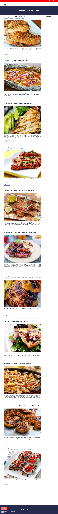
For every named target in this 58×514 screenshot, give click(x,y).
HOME (11, 3)
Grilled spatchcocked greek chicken (23, 191)
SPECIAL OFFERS (32, 4)
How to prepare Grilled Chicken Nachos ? (16, 60)
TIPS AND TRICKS (39, 4)
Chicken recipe (16, 148)
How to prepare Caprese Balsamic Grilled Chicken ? (19, 448)
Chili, (21, 407)
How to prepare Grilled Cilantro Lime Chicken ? (18, 103)
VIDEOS (45, 4)
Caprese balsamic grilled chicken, (14, 449)
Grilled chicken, (15, 277)
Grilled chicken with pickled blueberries (22, 322)
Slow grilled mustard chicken (32, 277)
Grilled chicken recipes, (16, 191)
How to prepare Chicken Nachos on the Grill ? (17, 363)
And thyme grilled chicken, (13, 407)
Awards (4, 510)
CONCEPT (25, 3)
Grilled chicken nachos (16, 61)
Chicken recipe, (11, 18)
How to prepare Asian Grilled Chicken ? (15, 147)
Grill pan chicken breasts (16, 18)
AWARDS (30, 3)
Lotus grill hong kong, (25, 277)
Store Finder (13, 510)
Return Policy (5, 511)
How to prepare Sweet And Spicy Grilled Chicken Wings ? (20, 232)
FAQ (44, 3)
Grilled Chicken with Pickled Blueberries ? (16, 321)
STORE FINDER (35, 3)
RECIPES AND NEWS (13, 4)
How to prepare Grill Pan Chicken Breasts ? (16, 17)
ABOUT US (20, 3)
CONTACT (27, 4)
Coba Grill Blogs (21, 4)
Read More (6, 54)
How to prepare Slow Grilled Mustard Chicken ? (18, 276)
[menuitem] (10, 3)
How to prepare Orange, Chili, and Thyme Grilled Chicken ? (21, 406)
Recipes (22, 10)
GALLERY (41, 3)
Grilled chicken (24, 449)
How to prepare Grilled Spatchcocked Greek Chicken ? (20, 190)
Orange (29, 407)
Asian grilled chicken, (11, 148)
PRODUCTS (15, 3)
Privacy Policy (13, 511)
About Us (12, 508)
